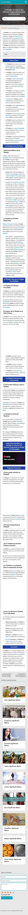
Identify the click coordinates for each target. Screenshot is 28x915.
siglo (4, 428)
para (23, 90)
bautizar (16, 263)
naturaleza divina (13, 76)
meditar (22, 515)
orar (12, 517)
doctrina (5, 38)
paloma (20, 242)
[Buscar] (23, 18)
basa (14, 78)
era (19, 182)
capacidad (5, 301)
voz (19, 244)
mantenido (5, 404)
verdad (16, 105)
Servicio (8, 639)
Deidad (7, 66)
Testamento (10, 224)
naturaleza (16, 38)
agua (16, 238)
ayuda (12, 574)
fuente (16, 113)
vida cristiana (8, 49)
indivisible (5, 233)
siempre (16, 201)
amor (7, 117)
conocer (14, 271)
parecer (14, 571)
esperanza (8, 115)
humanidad (22, 96)
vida (21, 130)
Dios (22, 38)
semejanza (12, 175)
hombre (8, 174)
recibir (7, 205)
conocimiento (6, 307)
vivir (24, 120)
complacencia (16, 247)
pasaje (19, 175)
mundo (18, 86)
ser (8, 322)
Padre (14, 68)
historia (17, 36)
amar (11, 641)
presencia (16, 140)
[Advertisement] (14, 340)
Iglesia (4, 410)
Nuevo (5, 224)
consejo (17, 519)
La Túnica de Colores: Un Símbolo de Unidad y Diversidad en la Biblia (7, 675)
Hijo (20, 68)
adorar (7, 636)
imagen (16, 174)
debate (20, 421)
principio (16, 182)
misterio (16, 128)
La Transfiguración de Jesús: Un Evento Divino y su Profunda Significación (20, 675)
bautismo (16, 249)
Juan (7, 182)
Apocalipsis (5, 157)
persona (20, 227)
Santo (13, 69)
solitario (16, 322)
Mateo (7, 236)
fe (7, 92)
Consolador (14, 199)
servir (15, 641)
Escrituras (20, 78)
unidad (7, 101)
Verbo (23, 182)
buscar (19, 370)
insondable (21, 128)
